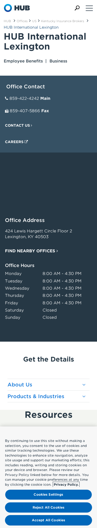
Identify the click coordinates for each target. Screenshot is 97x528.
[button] (77, 8)
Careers (14, 142)
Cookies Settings (48, 494)
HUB (7, 21)
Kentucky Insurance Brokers (62, 21)
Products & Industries (35, 396)
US (34, 21)
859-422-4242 (24, 98)
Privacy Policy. (66, 484)
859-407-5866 (25, 110)
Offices (22, 21)
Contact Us (18, 125)
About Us (19, 385)
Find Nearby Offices (30, 251)
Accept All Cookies (48, 520)
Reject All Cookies (48, 507)
